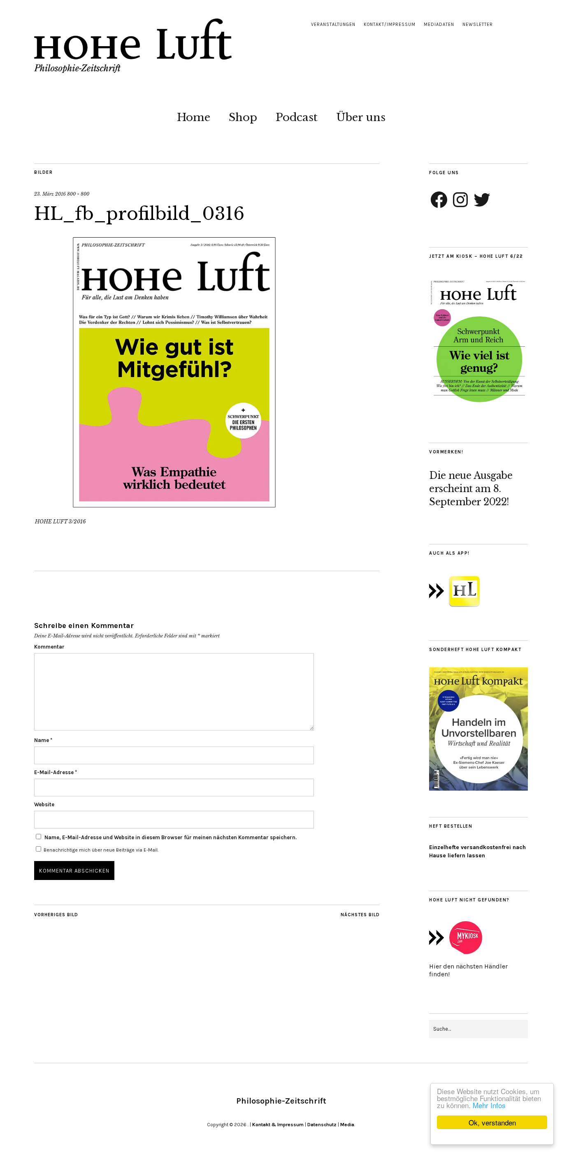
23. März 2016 (50, 194)
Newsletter (477, 24)
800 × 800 (78, 194)
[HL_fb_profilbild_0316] (174, 510)
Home (193, 117)
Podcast (297, 117)
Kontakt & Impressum (278, 1124)
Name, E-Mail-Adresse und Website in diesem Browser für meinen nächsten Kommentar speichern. (170, 837)
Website (44, 804)
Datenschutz (322, 1124)
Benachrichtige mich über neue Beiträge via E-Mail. (101, 850)
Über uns (361, 117)
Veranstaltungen (333, 24)
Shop (243, 117)
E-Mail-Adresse (55, 772)
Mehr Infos (489, 1105)
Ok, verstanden (492, 1122)
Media (347, 1124)
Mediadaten (439, 24)
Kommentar (49, 647)
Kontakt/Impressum (390, 24)
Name (43, 740)
